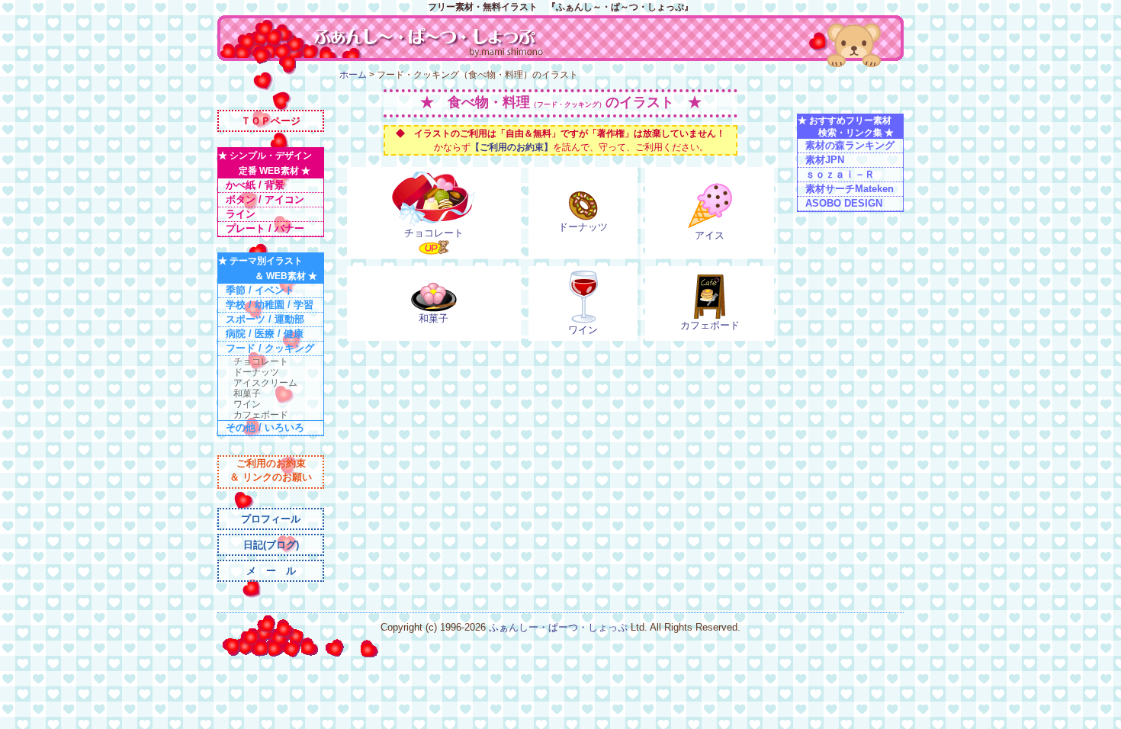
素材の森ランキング (850, 145)
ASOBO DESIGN (843, 203)
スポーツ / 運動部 (265, 319)
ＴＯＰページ (270, 121)
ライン (240, 214)
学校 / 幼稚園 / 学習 (269, 304)
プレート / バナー (265, 228)
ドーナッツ (256, 372)
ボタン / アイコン (265, 199)
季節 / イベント (260, 290)
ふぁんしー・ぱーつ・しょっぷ (560, 627)
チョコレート (260, 361)
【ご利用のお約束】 (512, 147)
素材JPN (824, 159)
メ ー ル (271, 570)
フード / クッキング (270, 348)
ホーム (353, 74)
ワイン (247, 404)
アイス (709, 235)
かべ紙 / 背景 (255, 185)
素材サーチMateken (849, 188)
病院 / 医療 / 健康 (265, 333)
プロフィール (270, 519)
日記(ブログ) (271, 545)
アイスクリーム (265, 382)
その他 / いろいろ (265, 427)
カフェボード (260, 414)
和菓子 (247, 393)
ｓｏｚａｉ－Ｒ (840, 174)
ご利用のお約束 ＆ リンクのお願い (271, 470)
